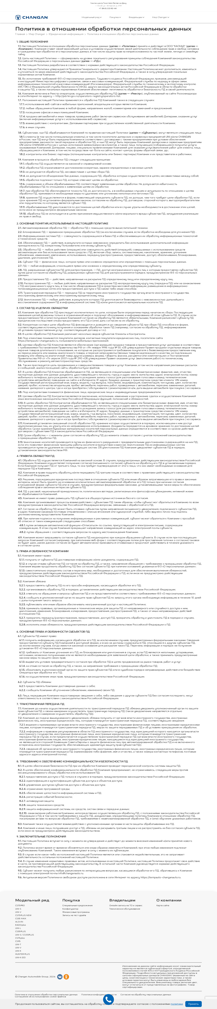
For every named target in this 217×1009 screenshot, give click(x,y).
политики (177, 1004)
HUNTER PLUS (22, 954)
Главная (20, 34)
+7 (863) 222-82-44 (107, 8)
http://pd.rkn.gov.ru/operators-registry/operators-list (88, 96)
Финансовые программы (76, 912)
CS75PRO (20, 906)
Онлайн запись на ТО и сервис (126, 906)
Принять (193, 1004)
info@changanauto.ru (70, 873)
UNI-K (18, 951)
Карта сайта (162, 906)
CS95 (18, 941)
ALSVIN (19, 922)
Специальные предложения (77, 906)
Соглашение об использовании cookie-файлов (40, 997)
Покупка (114, 17)
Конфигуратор (70, 909)
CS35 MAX (20, 919)
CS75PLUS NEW (23, 915)
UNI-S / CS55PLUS (24, 935)
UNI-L (18, 928)
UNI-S (18, 909)
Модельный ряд (91, 17)
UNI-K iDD (20, 958)
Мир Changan (159, 17)
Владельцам (136, 17)
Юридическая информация (66, 34)
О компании (169, 900)
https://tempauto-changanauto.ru (38, 341)
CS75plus (20, 938)
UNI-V (18, 912)
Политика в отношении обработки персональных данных (46, 995)
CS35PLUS (20, 932)
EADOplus (20, 925)
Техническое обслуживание (124, 909)
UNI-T (18, 945)
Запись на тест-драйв (74, 915)
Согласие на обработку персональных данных (146, 995)
